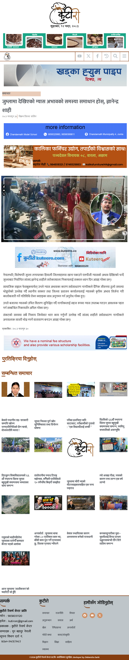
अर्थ (71, 620)
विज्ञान (45, 642)
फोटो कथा (46, 635)
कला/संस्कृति (64, 635)
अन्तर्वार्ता (71, 628)
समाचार (6, 93)
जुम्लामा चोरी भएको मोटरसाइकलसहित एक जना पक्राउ (80, 485)
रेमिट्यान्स (56, 628)
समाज (60, 620)
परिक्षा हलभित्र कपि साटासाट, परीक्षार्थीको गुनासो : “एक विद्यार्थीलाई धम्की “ (81, 423)
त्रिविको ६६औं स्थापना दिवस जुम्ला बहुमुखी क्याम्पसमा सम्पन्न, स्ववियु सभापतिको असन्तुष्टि (112, 424)
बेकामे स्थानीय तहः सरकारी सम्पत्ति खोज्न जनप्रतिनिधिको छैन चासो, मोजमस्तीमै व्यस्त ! (15, 425)
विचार (72, 613)
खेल (44, 628)
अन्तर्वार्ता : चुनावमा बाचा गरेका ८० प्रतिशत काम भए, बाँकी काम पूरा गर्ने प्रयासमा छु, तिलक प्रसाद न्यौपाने (47, 538)
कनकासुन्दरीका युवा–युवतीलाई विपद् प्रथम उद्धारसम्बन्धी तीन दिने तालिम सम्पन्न (110, 538)
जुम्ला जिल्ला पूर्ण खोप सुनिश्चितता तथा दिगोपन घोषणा (46, 424)
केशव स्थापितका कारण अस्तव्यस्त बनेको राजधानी (80, 535)
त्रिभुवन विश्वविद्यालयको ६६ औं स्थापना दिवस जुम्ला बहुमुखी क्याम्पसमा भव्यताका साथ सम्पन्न (15, 480)
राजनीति (59, 613)
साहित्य (68, 642)
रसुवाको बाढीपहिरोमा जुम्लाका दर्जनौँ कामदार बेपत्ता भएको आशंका (13, 541)
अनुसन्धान (46, 620)
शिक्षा (56, 642)
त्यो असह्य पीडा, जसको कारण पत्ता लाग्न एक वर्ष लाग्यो (111, 479)
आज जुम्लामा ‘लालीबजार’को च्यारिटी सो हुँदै (15, 590)
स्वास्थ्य (45, 649)
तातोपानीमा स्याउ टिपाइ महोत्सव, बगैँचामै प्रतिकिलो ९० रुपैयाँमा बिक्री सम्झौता (47, 479)
